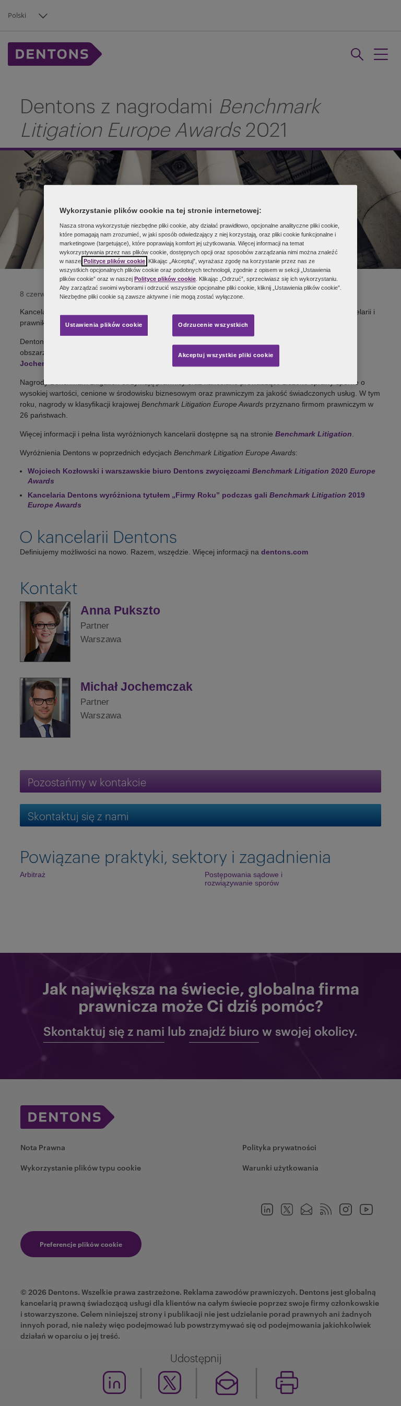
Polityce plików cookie (114, 261)
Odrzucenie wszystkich (213, 325)
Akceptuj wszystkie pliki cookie (226, 355)
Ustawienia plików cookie (104, 325)
